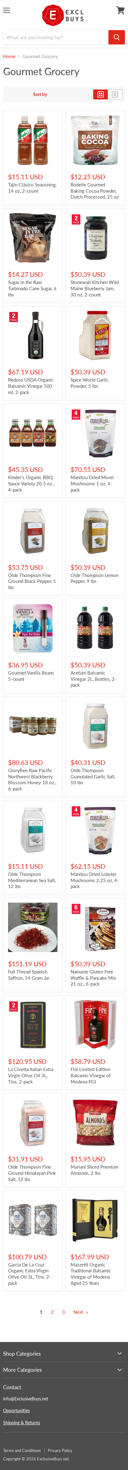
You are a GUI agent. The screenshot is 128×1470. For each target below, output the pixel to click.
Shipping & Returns (21, 1422)
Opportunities (16, 1410)
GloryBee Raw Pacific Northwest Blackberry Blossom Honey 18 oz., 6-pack (32, 779)
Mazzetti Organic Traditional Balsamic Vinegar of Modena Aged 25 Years (91, 1274)
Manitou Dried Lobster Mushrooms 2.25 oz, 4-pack (95, 880)
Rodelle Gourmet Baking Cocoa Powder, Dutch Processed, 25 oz (95, 190)
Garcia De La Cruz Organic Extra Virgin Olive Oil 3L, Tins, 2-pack (29, 1274)
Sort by (40, 94)
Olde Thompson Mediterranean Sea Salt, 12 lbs (32, 880)
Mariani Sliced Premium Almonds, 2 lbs (94, 1170)
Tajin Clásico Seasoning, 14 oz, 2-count (32, 188)
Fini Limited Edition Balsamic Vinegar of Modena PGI (91, 1075)
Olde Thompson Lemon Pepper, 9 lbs (94, 578)
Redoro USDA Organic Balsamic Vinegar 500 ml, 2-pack (30, 386)
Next (78, 1312)
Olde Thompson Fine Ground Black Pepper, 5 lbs (32, 581)
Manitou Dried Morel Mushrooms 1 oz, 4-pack (92, 483)
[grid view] (100, 94)
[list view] (115, 94)
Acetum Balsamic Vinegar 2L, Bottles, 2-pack (94, 679)
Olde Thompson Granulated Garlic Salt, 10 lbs (93, 776)
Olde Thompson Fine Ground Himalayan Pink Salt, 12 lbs (32, 1173)
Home (9, 56)
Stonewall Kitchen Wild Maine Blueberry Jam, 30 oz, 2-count (95, 288)
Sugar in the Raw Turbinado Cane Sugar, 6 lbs (32, 288)
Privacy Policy (60, 1450)
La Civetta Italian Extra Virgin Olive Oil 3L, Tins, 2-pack (30, 1075)
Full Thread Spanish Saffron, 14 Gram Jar (28, 975)
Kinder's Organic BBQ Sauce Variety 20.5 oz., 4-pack (31, 483)
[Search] (116, 37)
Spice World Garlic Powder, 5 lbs (89, 383)
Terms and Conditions (22, 1450)
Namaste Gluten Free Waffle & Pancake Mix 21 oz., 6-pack (93, 978)
